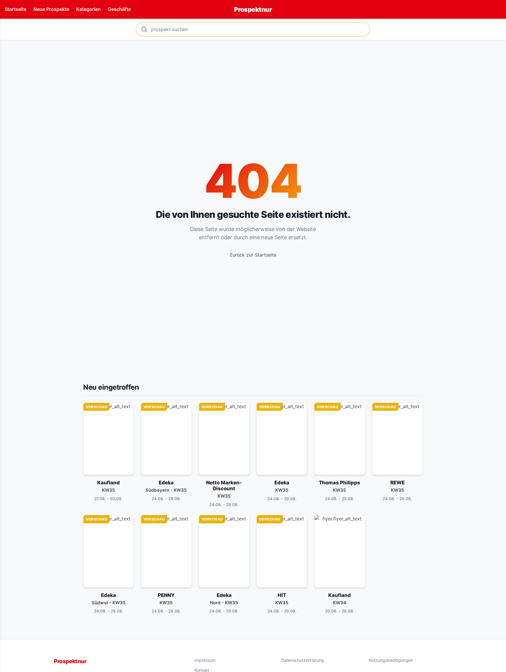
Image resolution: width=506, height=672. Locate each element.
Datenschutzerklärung (302, 660)
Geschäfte (119, 9)
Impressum (205, 660)
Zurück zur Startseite (253, 255)
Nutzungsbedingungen (391, 660)
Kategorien (88, 9)
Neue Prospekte (51, 9)
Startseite (15, 9)
